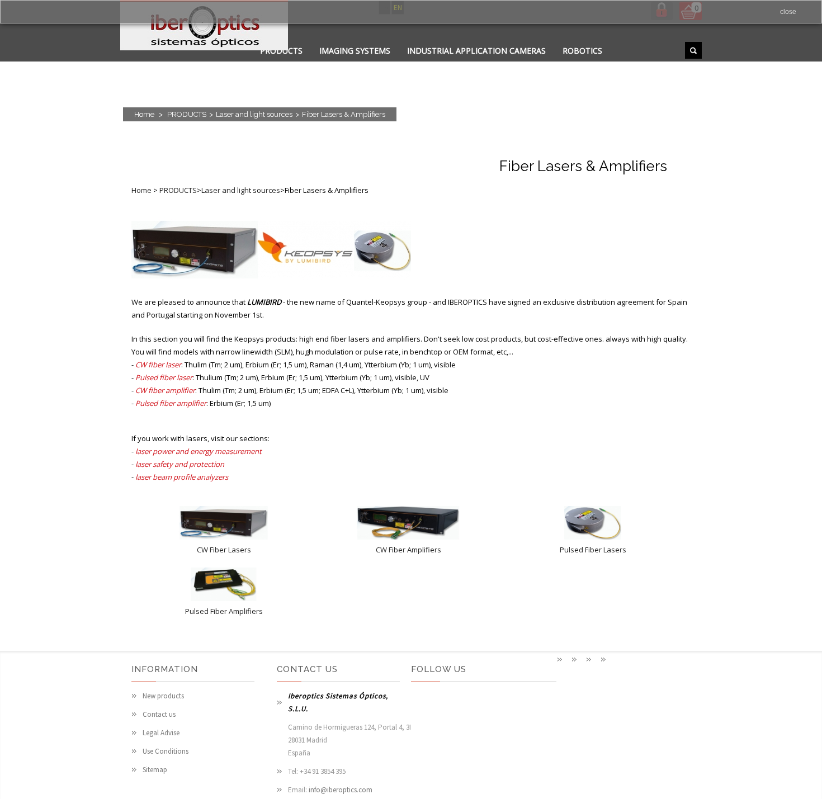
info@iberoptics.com (340, 790)
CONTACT (351, 64)
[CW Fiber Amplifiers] (408, 537)
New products (163, 696)
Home (144, 114)
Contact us (159, 714)
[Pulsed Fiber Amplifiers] (224, 598)
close (788, 12)
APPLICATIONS (288, 64)
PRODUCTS (186, 114)
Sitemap (155, 769)
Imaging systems (354, 50)
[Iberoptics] (204, 27)
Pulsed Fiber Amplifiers (224, 611)
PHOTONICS (410, 64)
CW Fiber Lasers (224, 550)
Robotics (582, 50)
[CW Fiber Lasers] (224, 537)
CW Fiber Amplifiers (408, 550)
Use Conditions (165, 751)
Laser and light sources (254, 114)
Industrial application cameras (476, 50)
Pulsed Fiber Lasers (593, 550)
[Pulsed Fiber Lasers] (593, 537)
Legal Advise (161, 732)
